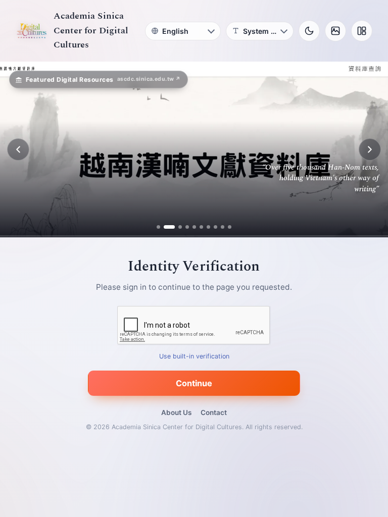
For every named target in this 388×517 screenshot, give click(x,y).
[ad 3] (176, 227)
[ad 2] (165, 227)
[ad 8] (215, 227)
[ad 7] (208, 227)
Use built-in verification (194, 356)
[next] (370, 149)
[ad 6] (201, 227)
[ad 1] (158, 227)
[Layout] (361, 30)
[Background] (335, 30)
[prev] (18, 149)
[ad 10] (229, 227)
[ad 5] (194, 227)
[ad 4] (187, 227)
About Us (176, 412)
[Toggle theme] (309, 30)
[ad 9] (222, 227)
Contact (214, 412)
